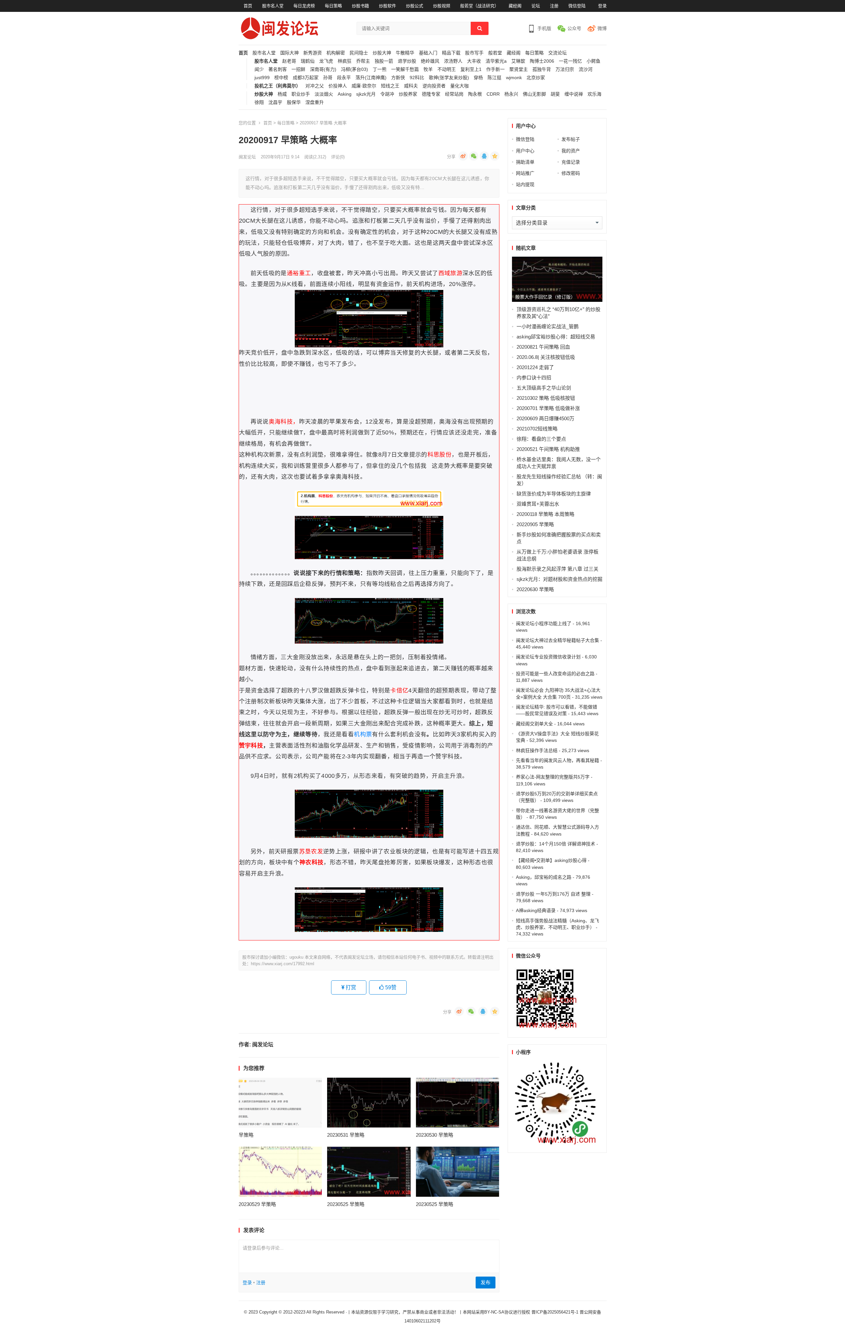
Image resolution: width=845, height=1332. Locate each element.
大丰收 (474, 61)
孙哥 (327, 77)
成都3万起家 (306, 77)
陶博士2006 (542, 61)
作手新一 (495, 69)
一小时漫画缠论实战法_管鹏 (548, 326)
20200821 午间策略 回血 (543, 347)
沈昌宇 (275, 102)
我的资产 (570, 150)
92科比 (417, 77)
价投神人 (337, 85)
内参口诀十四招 (534, 377)
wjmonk (514, 77)
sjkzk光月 (366, 94)
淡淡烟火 (324, 94)
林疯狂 (345, 61)
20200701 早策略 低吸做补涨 (548, 408)
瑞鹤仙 (308, 61)
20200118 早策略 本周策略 (545, 514)
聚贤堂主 (518, 69)
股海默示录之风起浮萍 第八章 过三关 (557, 569)
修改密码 (570, 173)
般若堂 (495, 52)
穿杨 (478, 77)
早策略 (246, 1135)
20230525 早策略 (345, 1204)
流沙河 (585, 69)
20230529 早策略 (257, 1204)
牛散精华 (405, 52)
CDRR (493, 94)
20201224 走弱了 (535, 367)
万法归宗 (565, 69)
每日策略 (333, 5)
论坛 (535, 5)
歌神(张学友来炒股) (449, 77)
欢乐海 (594, 94)
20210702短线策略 (537, 428)
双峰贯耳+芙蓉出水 (538, 504)
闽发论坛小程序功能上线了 (543, 623)
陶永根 (475, 94)
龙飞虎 (326, 61)
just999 (262, 77)
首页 (248, 5)
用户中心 (525, 150)
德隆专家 (431, 94)
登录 (602, 5)
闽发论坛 (247, 156)
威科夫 (411, 85)
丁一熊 (380, 69)
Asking (345, 94)
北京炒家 (535, 77)
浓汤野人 (453, 61)
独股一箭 (384, 61)
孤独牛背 (541, 69)
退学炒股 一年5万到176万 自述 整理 (553, 894)
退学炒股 (407, 61)
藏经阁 (515, 5)
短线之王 (390, 85)
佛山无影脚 (534, 94)
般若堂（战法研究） (479, 5)
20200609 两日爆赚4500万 (545, 418)
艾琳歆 (518, 61)
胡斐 (555, 94)
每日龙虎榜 (304, 5)
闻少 (259, 69)
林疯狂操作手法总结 (537, 750)
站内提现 (525, 184)
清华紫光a (496, 61)
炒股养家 (408, 94)
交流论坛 (557, 52)
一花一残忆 (570, 61)
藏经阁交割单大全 (534, 723)
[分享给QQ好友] (484, 156)
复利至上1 (471, 69)
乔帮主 (363, 61)
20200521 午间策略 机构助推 (548, 449)
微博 (602, 28)
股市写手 (474, 52)
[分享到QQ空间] (494, 156)
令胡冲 (387, 94)
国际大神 (289, 52)
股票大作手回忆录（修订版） (545, 297)
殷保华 (294, 102)
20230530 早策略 (434, 1135)
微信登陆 (577, 5)
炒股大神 (382, 52)
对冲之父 (314, 85)
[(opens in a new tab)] (280, 1103)
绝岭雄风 (430, 61)
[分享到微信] (473, 156)
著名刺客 (277, 69)
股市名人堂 (273, 5)
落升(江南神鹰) (371, 77)
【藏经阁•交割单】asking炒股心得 (551, 860)
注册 (554, 5)
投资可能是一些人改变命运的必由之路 (555, 673)
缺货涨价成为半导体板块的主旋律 (554, 493)
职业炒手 (300, 94)
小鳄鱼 (593, 61)
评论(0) (338, 156)
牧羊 (428, 69)
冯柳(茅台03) (354, 69)
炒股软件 (387, 5)
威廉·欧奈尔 (364, 85)
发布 (485, 1282)
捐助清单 (525, 162)
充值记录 (570, 162)
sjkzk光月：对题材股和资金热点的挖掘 (559, 579)
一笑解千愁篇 (405, 69)
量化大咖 (459, 85)
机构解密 (335, 52)
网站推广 (525, 173)
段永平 (344, 77)
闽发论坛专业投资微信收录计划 (548, 656)
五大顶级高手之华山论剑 (544, 388)
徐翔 (259, 102)
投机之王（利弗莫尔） (277, 85)
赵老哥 (289, 61)
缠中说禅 (573, 94)
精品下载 (451, 52)
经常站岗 (454, 94)
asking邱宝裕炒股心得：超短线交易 (556, 336)
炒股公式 (414, 5)
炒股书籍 (360, 5)
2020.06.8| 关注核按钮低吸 (546, 357)
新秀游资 (312, 52)
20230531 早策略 (345, 1135)
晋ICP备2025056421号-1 (555, 1312)
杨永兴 (511, 94)
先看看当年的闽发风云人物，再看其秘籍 (557, 760)
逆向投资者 (434, 85)
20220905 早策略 (535, 524)
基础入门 (428, 52)
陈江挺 (494, 77)
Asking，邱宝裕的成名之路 (543, 877)
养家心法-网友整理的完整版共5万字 (553, 776)
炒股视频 (441, 5)
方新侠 (398, 77)
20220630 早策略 (535, 589)
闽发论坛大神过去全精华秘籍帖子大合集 (557, 640)
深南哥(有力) (323, 69)
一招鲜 (298, 69)
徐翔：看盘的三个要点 (541, 439)
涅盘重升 (314, 102)
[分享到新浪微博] (463, 156)
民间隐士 (359, 52)
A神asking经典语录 (536, 910)
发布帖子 (570, 139)
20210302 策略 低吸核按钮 (546, 398)
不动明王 (446, 69)
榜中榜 (281, 77)
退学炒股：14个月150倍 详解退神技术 (555, 843)
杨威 (282, 94)
